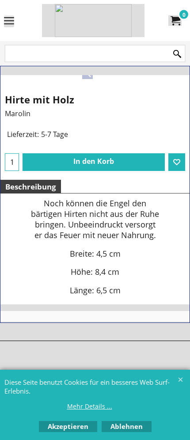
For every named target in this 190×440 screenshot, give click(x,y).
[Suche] (177, 54)
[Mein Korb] (175, 20)
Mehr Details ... (89, 406)
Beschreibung (30, 187)
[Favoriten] (176, 162)
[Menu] (9, 21)
